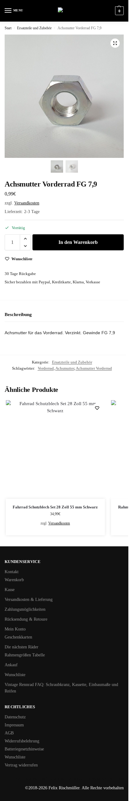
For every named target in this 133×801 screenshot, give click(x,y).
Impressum (14, 725)
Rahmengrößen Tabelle (25, 655)
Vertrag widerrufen (21, 765)
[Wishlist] (97, 408)
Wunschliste (15, 674)
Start (8, 28)
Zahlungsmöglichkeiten (25, 609)
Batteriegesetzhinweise (24, 749)
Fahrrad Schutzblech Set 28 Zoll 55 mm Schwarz (55, 507)
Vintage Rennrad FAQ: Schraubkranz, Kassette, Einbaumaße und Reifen (61, 687)
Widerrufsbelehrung (22, 741)
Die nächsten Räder (21, 647)
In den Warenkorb (78, 242)
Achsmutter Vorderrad (94, 368)
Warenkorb (14, 579)
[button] (119, 10)
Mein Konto (15, 629)
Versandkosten (26, 203)
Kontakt (12, 571)
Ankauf (11, 665)
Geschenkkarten (18, 637)
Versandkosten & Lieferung (29, 599)
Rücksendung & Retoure (26, 619)
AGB (9, 733)
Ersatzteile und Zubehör (34, 28)
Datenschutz (15, 717)
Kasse (10, 589)
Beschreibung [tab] (18, 314)
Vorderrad (46, 368)
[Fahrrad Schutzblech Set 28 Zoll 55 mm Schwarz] (55, 449)
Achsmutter (64, 368)
